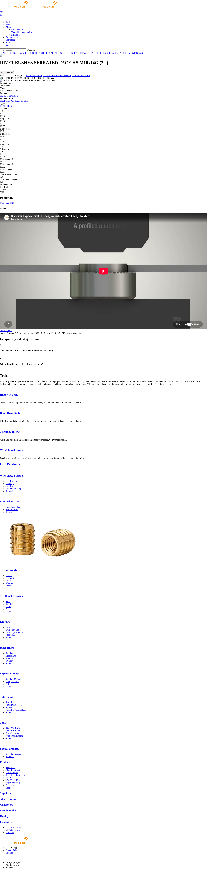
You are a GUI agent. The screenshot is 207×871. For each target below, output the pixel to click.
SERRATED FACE (79, 53)
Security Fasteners (14, 754)
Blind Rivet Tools (10, 413)
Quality (4, 816)
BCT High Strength (15, 632)
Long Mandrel (12, 681)
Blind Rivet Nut (13, 770)
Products (5, 762)
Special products (10, 748)
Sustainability (8, 810)
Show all (10, 491)
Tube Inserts (7, 696)
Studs (8, 606)
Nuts (8, 601)
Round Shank (12, 509)
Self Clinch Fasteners (12, 596)
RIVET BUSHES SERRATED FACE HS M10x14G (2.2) (116, 53)
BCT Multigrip (13, 630)
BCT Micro (11, 635)
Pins (8, 609)
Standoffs (10, 604)
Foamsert (10, 578)
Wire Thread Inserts (12, 450)
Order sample (6, 330)
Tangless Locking (14, 488)
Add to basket (7, 73)
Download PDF (7, 203)
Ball (8, 684)
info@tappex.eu (13, 830)
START (3, 53)
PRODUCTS (15, 53)
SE (1, 12)
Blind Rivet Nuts (10, 501)
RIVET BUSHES (60, 53)
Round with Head (14, 705)
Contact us (6, 821)
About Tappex (8, 798)
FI (1, 15)
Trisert (9, 575)
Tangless (10, 486)
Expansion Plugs (10, 673)
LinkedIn (10, 832)
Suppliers (5, 793)
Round (9, 702)
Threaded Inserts (10, 431)
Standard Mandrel (14, 679)
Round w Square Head (16, 710)
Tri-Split (10, 661)
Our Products (10, 464)
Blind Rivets (7, 647)
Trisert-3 (10, 580)
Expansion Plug (13, 783)
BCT (8, 627)
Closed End (11, 656)
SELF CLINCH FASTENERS (37, 53)
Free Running (12, 481)
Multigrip (10, 658)
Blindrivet (10, 767)
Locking (10, 483)
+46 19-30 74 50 (13, 827)
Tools (3, 722)
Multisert (10, 583)
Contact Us (6, 804)
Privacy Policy (12, 850)
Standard (10, 653)
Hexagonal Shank (14, 507)
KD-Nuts (5, 621)
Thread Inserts (9, 570)
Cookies (9, 853)
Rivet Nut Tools (9, 394)
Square (9, 707)
